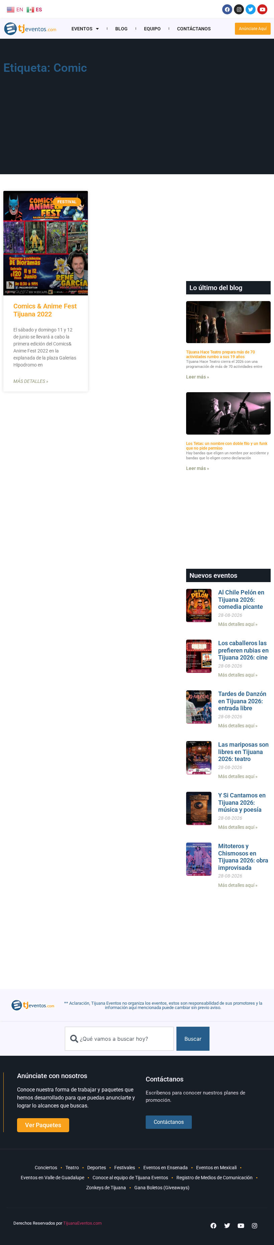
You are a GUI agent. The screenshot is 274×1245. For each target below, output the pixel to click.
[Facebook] (227, 9)
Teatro (72, 1167)
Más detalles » (30, 381)
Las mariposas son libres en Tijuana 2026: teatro (243, 751)
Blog (121, 28)
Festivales (124, 1167)
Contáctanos (194, 28)
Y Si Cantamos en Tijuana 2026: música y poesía (242, 802)
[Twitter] (251, 9)
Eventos (82, 28)
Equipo (152, 28)
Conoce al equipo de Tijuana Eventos (130, 1177)
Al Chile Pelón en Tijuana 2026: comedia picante (241, 599)
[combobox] (119, 1039)
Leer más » (197, 377)
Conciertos (46, 1167)
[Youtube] (262, 9)
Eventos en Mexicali (216, 1167)
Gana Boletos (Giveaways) (161, 1187)
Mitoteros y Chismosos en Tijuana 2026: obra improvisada (243, 856)
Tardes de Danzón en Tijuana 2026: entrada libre (242, 701)
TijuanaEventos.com (82, 1223)
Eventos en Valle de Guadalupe (52, 1177)
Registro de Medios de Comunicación (214, 1177)
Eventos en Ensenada (165, 1167)
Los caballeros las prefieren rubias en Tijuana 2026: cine (243, 650)
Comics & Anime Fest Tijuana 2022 (45, 310)
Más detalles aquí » (238, 624)
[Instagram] (239, 9)
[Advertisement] (193, 109)
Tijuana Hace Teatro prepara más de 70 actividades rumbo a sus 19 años (220, 354)
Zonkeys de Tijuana (106, 1187)
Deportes (96, 1167)
